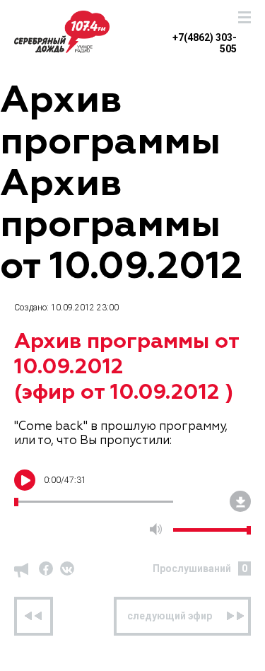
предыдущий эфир (33, 616)
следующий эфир (169, 616)
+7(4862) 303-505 (204, 37)
